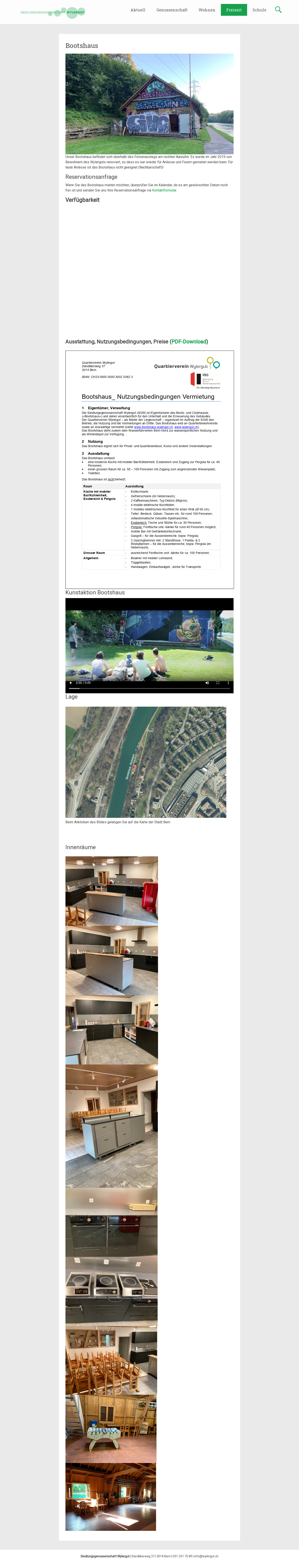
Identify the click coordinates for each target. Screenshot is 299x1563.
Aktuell (138, 9)
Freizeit (234, 9)
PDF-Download (189, 342)
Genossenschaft (172, 9)
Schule (259, 9)
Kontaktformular (164, 190)
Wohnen (207, 9)
